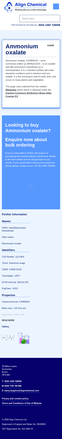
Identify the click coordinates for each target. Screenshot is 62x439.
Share (51, 45)
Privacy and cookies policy (15, 398)
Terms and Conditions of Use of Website (21, 403)
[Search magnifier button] (56, 18)
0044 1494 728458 (49, 25)
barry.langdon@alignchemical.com (22, 390)
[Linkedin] (6, 411)
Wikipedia (11, 90)
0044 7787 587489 (13, 386)
